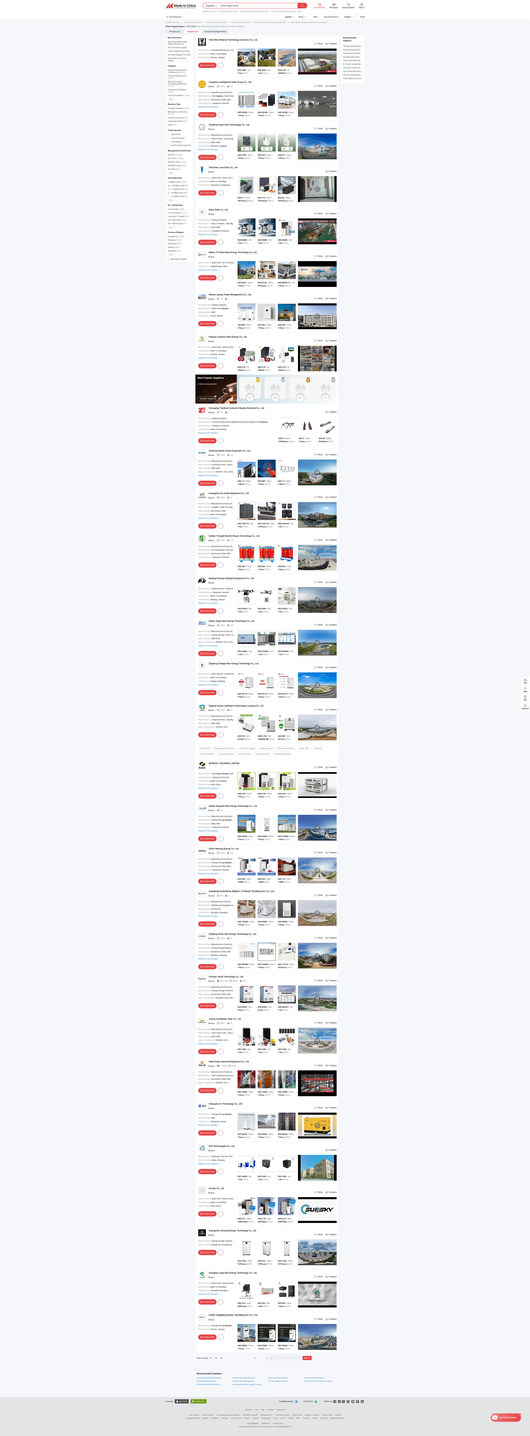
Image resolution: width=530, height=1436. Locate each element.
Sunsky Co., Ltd (216, 1188)
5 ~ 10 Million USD (177, 192)
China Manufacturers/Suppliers (228, 1415)
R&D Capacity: (204, 99)
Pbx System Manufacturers (228, 11)
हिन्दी (297, 1418)
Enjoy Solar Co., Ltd (218, 209)
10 (211, 1358)
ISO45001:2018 (177, 165)
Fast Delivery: (204, 53)
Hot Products (194, 1415)
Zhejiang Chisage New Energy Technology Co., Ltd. (234, 663)
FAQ (256, 1410)
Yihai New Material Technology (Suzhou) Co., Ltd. (233, 39)
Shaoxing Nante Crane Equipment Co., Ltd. (230, 450)
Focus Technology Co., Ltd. (267, 1426)
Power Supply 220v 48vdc (179, 51)
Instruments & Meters (177, 90)
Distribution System (286, 748)
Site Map (270, 1410)
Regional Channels (312, 1415)
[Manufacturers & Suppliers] (181, 6)
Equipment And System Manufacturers (254, 11)
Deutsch (256, 1418)
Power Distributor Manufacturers (209, 1378)
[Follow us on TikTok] (339, 1401)
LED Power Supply (247, 748)
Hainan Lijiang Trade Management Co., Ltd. (230, 294)
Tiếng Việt (324, 1418)
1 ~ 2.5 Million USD (178, 196)
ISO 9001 (175, 154)
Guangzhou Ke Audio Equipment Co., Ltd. (229, 493)
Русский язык (236, 1418)
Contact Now (208, 65)
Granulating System (282, 754)
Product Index (327, 1415)
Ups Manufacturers (351, 57)
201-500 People (177, 220)
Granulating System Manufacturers (358, 49)
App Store (181, 1401)
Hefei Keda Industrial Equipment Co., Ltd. (229, 1061)
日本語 (290, 1418)
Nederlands (266, 1418)
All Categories (175, 16)
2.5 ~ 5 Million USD (178, 189)
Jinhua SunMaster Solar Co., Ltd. (225, 1018)
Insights (338, 1415)
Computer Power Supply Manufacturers (360, 67)
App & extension (331, 16)
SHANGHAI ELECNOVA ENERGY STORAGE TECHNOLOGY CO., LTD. (242, 891)
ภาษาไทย (305, 1418)
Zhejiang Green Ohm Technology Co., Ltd (229, 124)
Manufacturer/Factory (177, 112)
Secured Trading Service (215, 31)
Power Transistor (207, 754)
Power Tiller (304, 748)
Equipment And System (224, 748)
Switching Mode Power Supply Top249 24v (177, 42)
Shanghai (174, 250)
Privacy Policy (278, 1423)
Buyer (301, 16)
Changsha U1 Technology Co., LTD (225, 1103)
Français (225, 1418)
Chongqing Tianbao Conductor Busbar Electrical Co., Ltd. (237, 408)
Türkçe (314, 1418)
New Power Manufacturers (278, 1378)
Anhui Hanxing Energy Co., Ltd (224, 848)
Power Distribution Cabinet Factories (318, 1381)
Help (315, 16)
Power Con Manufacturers (206, 1381)
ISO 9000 (174, 169)
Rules (362, 16)
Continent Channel (282, 1415)
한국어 (283, 1418)
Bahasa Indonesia (337, 1418)
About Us (248, 1410)
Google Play (198, 1401)
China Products (208, 1415)
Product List (174, 31)
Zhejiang (175, 240)
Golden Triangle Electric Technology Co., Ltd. (234, 535)
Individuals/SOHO (177, 121)
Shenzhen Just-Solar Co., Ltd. (223, 167)
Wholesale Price (266, 1415)
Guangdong (176, 236)
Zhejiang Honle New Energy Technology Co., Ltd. (233, 933)
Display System (266, 748)
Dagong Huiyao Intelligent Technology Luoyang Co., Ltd (236, 705)
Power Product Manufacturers (244, 1378)
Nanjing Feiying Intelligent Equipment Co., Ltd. (231, 578)
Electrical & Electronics (177, 76)
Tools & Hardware (179, 95)
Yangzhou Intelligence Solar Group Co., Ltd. (230, 82)
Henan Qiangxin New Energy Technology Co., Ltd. (233, 805)
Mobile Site (281, 1410)
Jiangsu (174, 247)
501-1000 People (177, 223)
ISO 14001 (175, 158)
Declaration (265, 1423)
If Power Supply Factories (277, 1381)
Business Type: (204, 92)
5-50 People (176, 209)
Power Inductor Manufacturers (356, 53)
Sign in (361, 7)
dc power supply (226, 754)
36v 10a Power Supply (177, 47)
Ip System (318, 748)
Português (215, 1418)
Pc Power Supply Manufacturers (357, 64)
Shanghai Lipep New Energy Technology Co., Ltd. (233, 1272)
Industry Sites (297, 1415)
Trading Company (179, 108)
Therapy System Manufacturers (356, 46)
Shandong (175, 243)
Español (205, 1418)
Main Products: (204, 50)
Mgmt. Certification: (206, 471)
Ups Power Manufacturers (354, 71)
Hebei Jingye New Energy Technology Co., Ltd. (232, 620)
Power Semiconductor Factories (208, 1384)
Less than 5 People (178, 216)
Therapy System (262, 754)
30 (216, 1358)
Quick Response (178, 138)
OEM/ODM (175, 134)
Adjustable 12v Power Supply (177, 59)
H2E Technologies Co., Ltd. (222, 1146)
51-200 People (177, 212)
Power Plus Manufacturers (314, 1378)
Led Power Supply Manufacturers (283, 11)
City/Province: (204, 57)
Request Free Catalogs (208, 106)
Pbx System (205, 748)
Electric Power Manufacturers (243, 1381)
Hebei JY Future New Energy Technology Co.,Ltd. (233, 252)
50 (221, 1358)
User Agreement (253, 1423)
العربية (275, 1418)
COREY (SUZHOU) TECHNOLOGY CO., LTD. (233, 1315)
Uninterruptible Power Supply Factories (247, 1384)
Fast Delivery (176, 141)
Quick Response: (205, 103)
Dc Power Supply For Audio (179, 54)
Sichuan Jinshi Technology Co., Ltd (226, 976)
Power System (244, 754)
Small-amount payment (181, 145)
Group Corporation (178, 117)
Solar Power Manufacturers (355, 60)
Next (305, 1358)
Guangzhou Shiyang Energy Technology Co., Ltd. (233, 1230)
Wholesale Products (250, 1415)
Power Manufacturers (352, 78)
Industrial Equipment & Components (177, 71)
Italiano (247, 1418)
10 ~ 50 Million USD (178, 185)
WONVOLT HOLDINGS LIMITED (224, 763)
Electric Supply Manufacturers (356, 74)
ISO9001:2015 (177, 162)
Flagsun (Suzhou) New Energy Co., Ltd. (228, 336)
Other (172, 124)
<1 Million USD (177, 182)
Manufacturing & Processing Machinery (177, 83)
